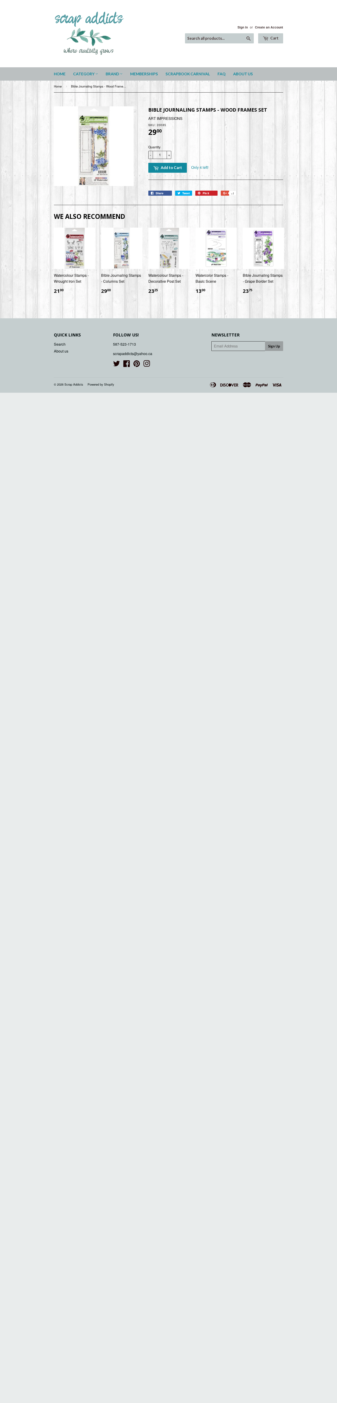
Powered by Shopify (101, 384)
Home (60, 73)
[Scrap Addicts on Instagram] (146, 364)
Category (84, 73)
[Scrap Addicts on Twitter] (116, 364)
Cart (274, 38)
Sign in (243, 27)
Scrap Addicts (73, 384)
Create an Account (269, 27)
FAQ (222, 73)
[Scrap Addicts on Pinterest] (136, 364)
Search (60, 344)
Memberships (144, 73)
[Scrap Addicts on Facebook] (126, 364)
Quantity (154, 147)
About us (243, 73)
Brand (113, 73)
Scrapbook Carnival (188, 73)
